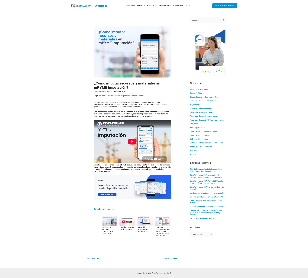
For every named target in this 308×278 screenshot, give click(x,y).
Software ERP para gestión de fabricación (206, 143)
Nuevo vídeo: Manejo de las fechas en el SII (143, 229)
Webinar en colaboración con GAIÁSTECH (206, 197)
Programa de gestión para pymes (203, 116)
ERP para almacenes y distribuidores (204, 101)
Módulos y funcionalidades (201, 108)
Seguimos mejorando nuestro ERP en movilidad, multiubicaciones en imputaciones (163, 231)
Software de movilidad (199, 139)
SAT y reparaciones (197, 128)
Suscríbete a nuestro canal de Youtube (127, 228)
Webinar (193, 154)
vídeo (141, 96)
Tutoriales (98, 91)
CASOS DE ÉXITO (165, 6)
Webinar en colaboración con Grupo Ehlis (206, 207)
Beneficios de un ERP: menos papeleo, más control (207, 188)
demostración (107, 96)
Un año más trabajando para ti (202, 219)
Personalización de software (201, 112)
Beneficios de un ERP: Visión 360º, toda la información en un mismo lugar (206, 182)
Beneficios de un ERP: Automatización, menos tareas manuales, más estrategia (206, 176)
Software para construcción (201, 147)
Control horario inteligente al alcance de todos (206, 202)
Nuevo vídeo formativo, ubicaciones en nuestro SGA (107, 230)
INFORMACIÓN (178, 6)
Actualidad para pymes (199, 89)
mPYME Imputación (122, 96)
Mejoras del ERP (196, 105)
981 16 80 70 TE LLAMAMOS (224, 5)
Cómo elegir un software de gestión (204, 97)
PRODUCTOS (130, 6)
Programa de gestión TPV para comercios (207, 120)
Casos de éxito (196, 93)
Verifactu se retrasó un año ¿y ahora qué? (206, 193)
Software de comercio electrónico (203, 131)
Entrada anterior (92, 258)
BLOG (188, 6)
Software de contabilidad (200, 135)
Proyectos (194, 124)
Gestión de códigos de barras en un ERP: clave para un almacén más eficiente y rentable (206, 213)
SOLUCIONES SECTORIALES (147, 6)
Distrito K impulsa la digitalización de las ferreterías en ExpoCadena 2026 (206, 170)
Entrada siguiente (171, 258)
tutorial (134, 96)
